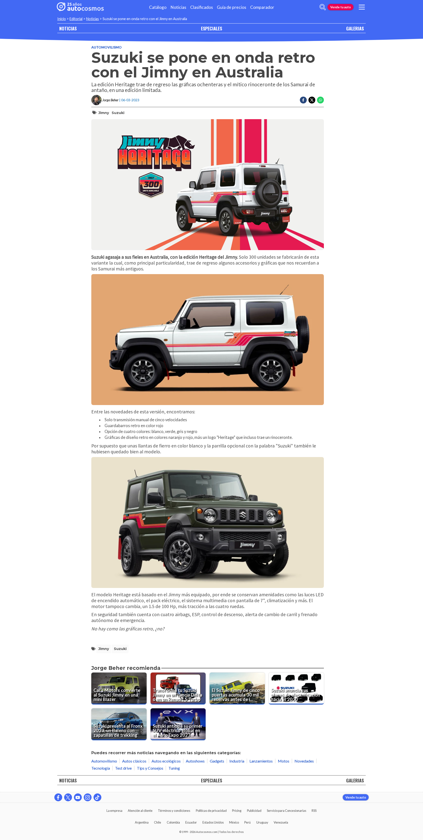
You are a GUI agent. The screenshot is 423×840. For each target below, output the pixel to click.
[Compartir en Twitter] (311, 100)
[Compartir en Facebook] (303, 100)
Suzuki (118, 113)
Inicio (61, 19)
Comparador (262, 7)
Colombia (173, 822)
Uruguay (262, 822)
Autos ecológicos (166, 761)
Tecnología (100, 768)
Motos (283, 761)
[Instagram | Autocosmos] (88, 797)
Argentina (142, 822)
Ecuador (191, 822)
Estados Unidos (213, 822)
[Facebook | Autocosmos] (58, 797)
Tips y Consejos (150, 768)
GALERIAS (355, 28)
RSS (314, 811)
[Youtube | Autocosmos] (78, 797)
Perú (247, 822)
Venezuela (281, 822)
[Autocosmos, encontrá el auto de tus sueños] (80, 7)
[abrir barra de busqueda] (323, 7)
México (234, 822)
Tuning (174, 768)
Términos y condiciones (174, 811)
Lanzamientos (261, 761)
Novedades (304, 761)
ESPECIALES (211, 28)
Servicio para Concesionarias (286, 811)
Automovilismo (106, 47)
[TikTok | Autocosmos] (97, 797)
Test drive (123, 768)
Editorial (76, 19)
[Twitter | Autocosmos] (68, 797)
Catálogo (157, 7)
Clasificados (201, 7)
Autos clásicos (134, 761)
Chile (157, 822)
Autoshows (195, 761)
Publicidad (254, 811)
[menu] (361, 7)
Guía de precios (231, 7)
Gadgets (217, 761)
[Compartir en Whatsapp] (320, 100)
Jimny (103, 113)
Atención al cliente (140, 811)
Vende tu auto (340, 7)
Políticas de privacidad (211, 811)
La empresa (114, 811)
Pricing (236, 811)
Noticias (178, 7)
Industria (236, 761)
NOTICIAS (68, 28)
